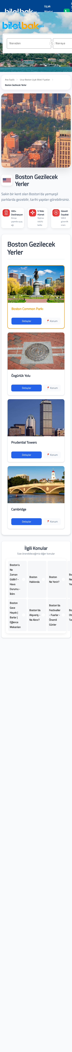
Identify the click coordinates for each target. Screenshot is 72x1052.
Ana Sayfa (9, 79)
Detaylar (26, 321)
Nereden (15, 43)
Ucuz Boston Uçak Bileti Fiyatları (35, 79)
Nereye (60, 43)
